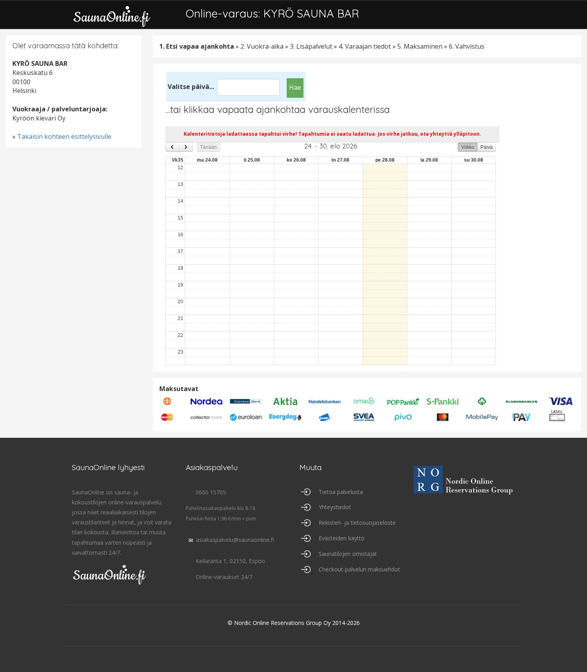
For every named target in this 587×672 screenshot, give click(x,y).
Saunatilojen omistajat (348, 553)
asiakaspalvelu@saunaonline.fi (235, 540)
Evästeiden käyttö (342, 538)
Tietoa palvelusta (341, 492)
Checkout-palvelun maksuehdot (359, 569)
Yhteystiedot (335, 507)
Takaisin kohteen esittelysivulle (64, 136)
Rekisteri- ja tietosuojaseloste (357, 522)
